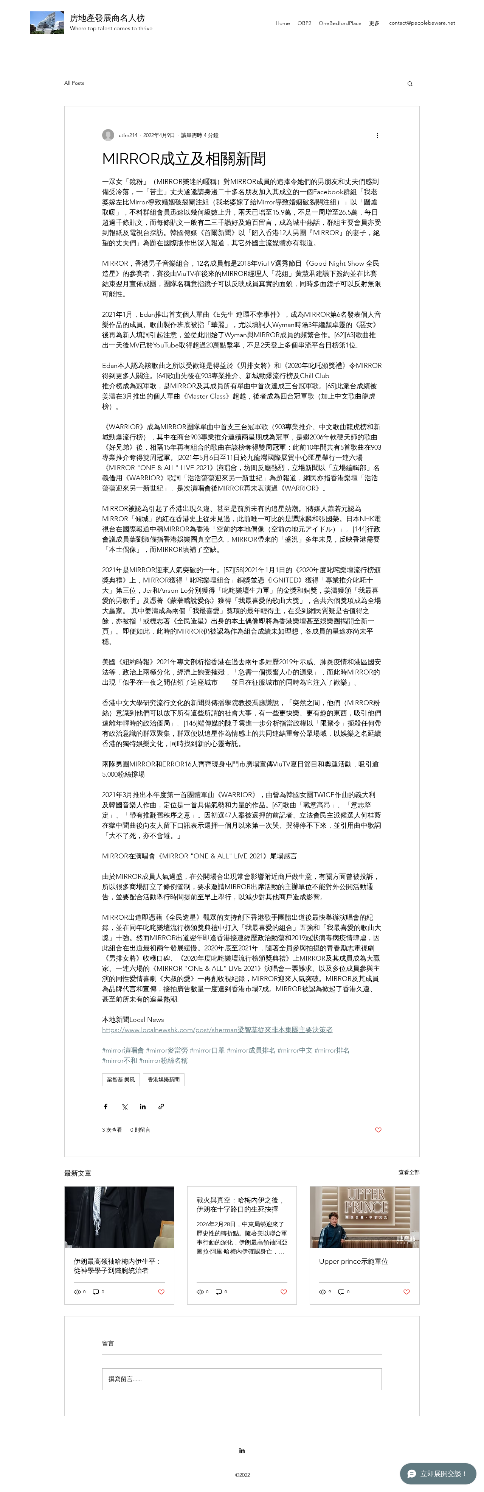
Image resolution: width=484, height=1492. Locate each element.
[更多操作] (377, 135)
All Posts (74, 82)
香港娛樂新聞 (164, 1079)
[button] (410, 83)
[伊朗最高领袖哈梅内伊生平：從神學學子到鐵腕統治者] (119, 1217)
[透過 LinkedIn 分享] (142, 1106)
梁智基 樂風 (121, 1079)
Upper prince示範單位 (353, 1261)
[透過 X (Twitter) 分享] (124, 1106)
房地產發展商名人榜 (107, 18)
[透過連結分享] (161, 1106)
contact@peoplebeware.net (422, 22)
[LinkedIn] (242, 1450)
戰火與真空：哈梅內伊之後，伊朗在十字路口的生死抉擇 (241, 1204)
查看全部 (409, 1172)
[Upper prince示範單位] (364, 1217)
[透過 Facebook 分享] (105, 1106)
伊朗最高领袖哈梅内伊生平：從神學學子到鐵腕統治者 (118, 1265)
